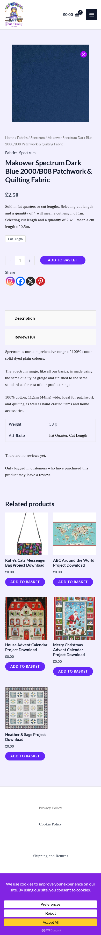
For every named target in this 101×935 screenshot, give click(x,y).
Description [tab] (25, 318)
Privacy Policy (50, 808)
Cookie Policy (50, 824)
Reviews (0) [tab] (25, 337)
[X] (30, 281)
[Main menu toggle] (91, 14)
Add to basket (62, 260)
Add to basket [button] (25, 582)
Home (9, 138)
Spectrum (38, 138)
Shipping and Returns (50, 856)
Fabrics (22, 138)
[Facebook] (20, 281)
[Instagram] (10, 281)
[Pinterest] (40, 281)
